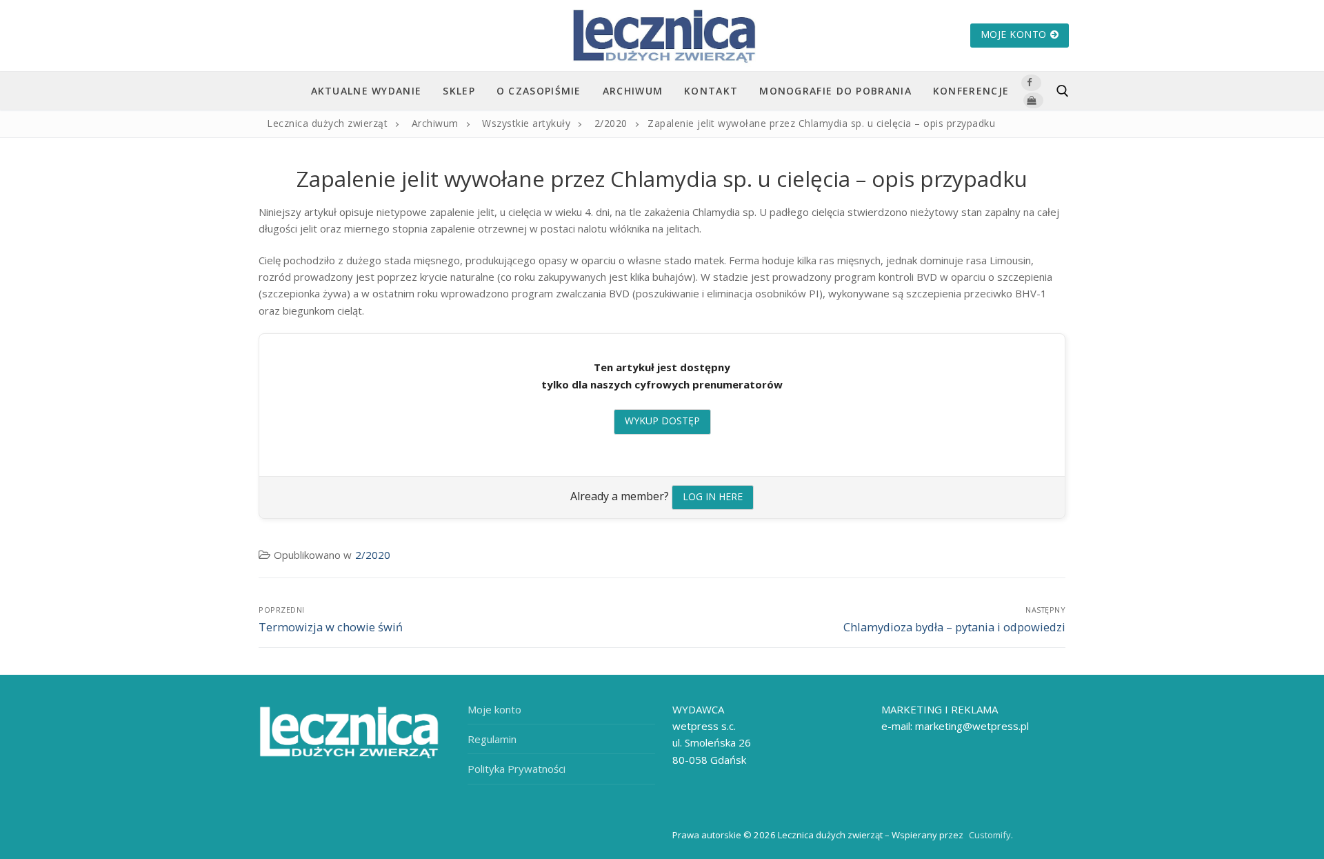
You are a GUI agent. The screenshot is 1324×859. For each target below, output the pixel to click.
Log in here (713, 496)
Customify (990, 835)
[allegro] (1033, 100)
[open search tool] (1062, 91)
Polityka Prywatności (516, 769)
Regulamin (492, 739)
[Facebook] (1031, 82)
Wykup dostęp (662, 420)
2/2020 (372, 555)
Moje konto (1014, 34)
